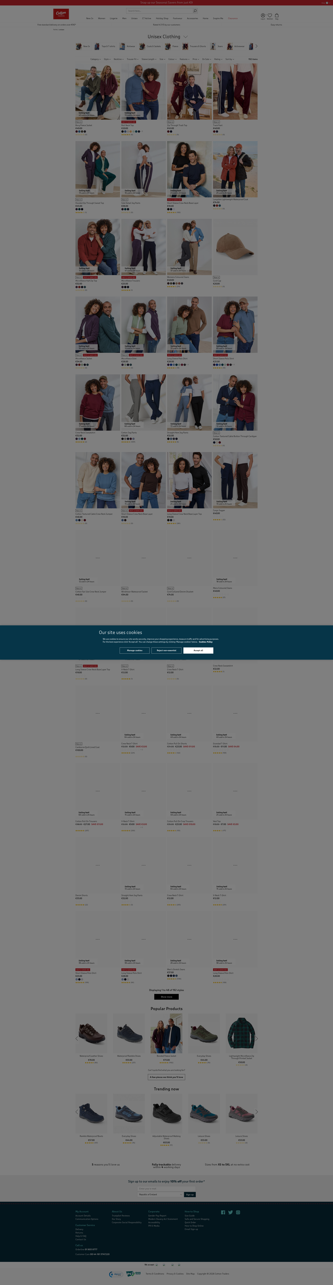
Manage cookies (134, 650)
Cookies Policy (206, 642)
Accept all (198, 650)
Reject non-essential (166, 650)
